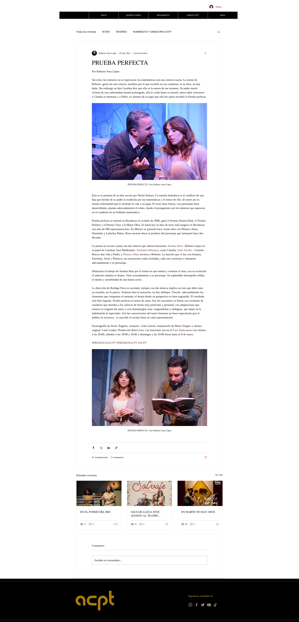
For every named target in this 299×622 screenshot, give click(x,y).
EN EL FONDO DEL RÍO (95, 512)
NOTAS (106, 31)
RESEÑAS (121, 31)
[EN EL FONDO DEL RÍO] (98, 493)
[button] (218, 32)
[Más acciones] (205, 53)
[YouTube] (209, 605)
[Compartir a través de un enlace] (116, 447)
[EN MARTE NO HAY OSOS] (200, 493)
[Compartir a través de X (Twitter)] (101, 447)
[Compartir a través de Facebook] (93, 447)
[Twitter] (202, 605)
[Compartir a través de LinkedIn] (108, 447)
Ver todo (219, 475)
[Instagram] (190, 605)
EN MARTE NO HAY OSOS (198, 512)
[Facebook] (196, 605)
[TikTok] (215, 605)
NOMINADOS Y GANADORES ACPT (152, 31)
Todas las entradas (86, 31)
